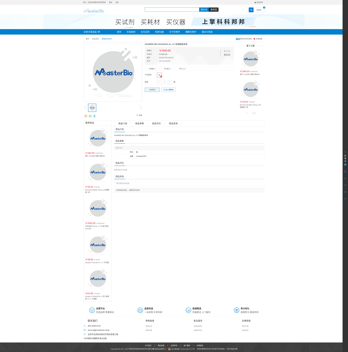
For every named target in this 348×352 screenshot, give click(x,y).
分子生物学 (174, 31)
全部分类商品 (90, 31)
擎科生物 (245, 326)
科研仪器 (159, 31)
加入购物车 (169, 90)
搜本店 (213, 9)
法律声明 (174, 346)
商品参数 (139, 123)
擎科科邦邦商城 (244, 39)
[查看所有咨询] (134, 190)
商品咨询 (173, 123)
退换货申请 (198, 330)
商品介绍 (122, 123)
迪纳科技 (245, 330)
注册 (117, 2)
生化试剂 (145, 31)
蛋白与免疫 (207, 31)
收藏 (140, 115)
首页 (119, 31)
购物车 (259, 10)
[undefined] (113, 72)
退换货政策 (198, 326)
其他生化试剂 (107, 39)
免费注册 (149, 326)
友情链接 (200, 346)
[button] (254, 113)
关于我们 (148, 346)
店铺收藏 (258, 39)
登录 (110, 2)
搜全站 (204, 9)
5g (159, 75)
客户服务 (187, 346)
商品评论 (156, 123)
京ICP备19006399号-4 (157, 349)
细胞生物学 (190, 31)
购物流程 (149, 330)
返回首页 (259, 2)
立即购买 (152, 90)
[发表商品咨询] (121, 190)
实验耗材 (131, 31)
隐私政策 (161, 346)
